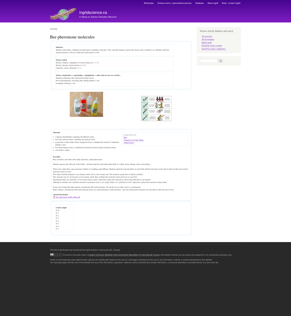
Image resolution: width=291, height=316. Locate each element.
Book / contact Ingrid (231, 3)
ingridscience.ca (93, 12)
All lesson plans (208, 39)
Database (199, 3)
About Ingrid (212, 3)
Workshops (149, 3)
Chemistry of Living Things (134, 140)
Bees (125, 137)
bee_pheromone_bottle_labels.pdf (68, 197)
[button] (86, 116)
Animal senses (129, 142)
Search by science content (212, 45)
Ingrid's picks (207, 42)
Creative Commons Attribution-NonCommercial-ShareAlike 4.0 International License (124, 254)
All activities (207, 36)
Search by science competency (214, 49)
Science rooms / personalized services (174, 3)
